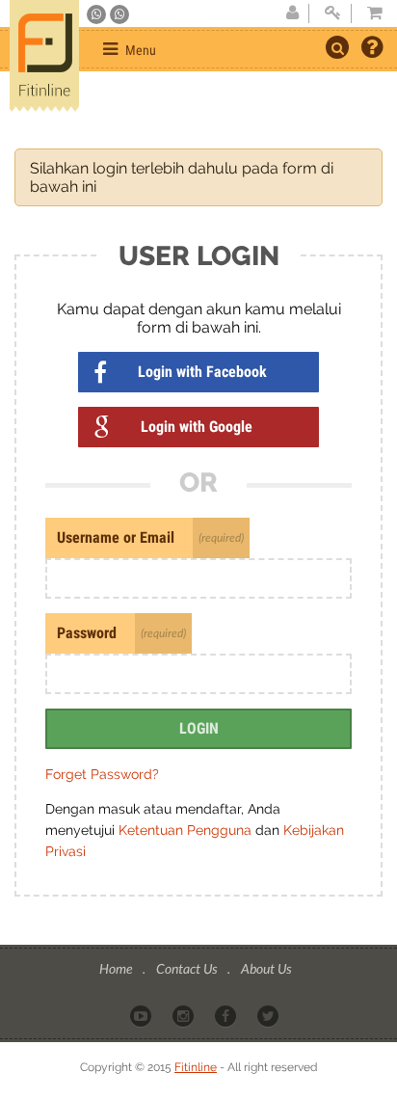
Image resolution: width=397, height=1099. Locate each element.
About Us (266, 968)
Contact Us (188, 968)
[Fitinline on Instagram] (184, 1015)
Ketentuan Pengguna (187, 830)
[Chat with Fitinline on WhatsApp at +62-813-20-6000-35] (98, 14)
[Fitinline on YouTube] (142, 1015)
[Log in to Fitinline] (332, 13)
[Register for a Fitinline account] (292, 13)
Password (87, 633)
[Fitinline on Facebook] (227, 1015)
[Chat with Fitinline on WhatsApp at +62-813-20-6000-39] (119, 14)
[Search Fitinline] (337, 47)
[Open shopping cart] (369, 13)
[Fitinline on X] (269, 1015)
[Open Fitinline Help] (372, 49)
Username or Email (115, 537)
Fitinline (195, 1067)
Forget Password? (102, 774)
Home (117, 968)
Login (199, 728)
